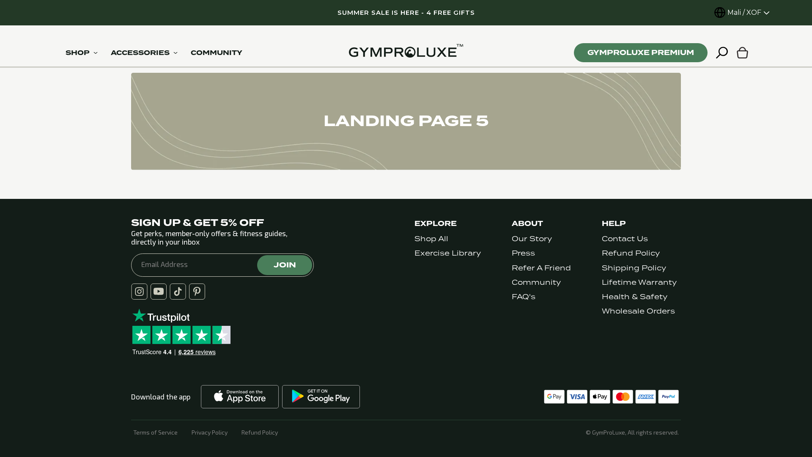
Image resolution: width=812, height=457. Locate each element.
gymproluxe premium (640, 52)
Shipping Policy (634, 268)
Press (523, 253)
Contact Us (625, 239)
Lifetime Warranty (639, 282)
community (216, 53)
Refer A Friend (541, 268)
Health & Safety (634, 297)
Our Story (532, 239)
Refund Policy (631, 253)
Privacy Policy (210, 432)
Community (536, 282)
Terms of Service (155, 432)
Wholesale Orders (638, 311)
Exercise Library (447, 253)
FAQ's (523, 297)
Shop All (431, 239)
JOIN (285, 264)
